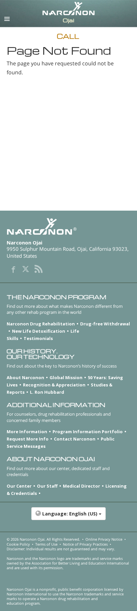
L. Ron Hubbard (47, 392)
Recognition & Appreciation (54, 385)
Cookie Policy (18, 544)
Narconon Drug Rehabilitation (41, 324)
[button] (68, 517)
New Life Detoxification (38, 331)
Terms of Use (46, 544)
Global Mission (66, 377)
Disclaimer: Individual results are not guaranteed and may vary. (61, 548)
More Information (27, 432)
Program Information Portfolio (88, 432)
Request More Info (28, 439)
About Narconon (25, 377)
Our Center (19, 486)
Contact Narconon (74, 439)
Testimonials (38, 338)
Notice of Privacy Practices (85, 544)
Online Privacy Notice (103, 539)
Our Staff (47, 486)
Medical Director (81, 486)
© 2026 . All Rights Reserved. (43, 539)
